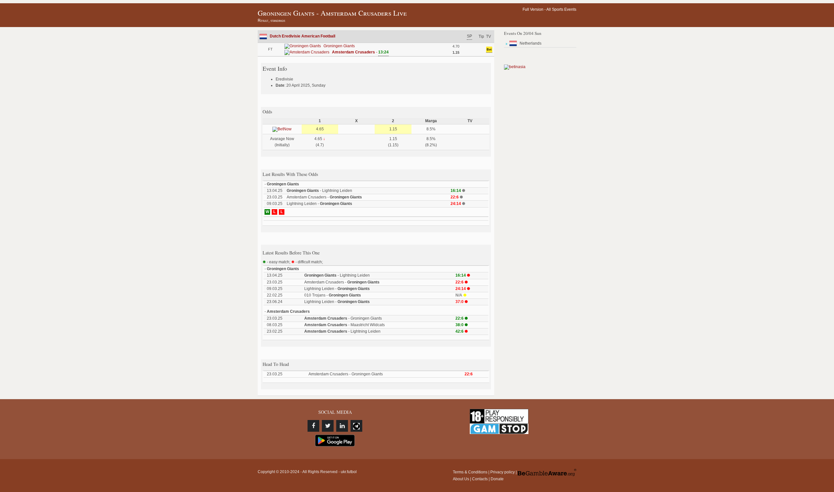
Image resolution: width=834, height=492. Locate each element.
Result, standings (271, 20)
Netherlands (530, 43)
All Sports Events (561, 9)
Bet (489, 49)
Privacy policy (502, 472)
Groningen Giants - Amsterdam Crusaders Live (332, 13)
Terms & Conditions (470, 472)
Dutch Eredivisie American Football (302, 36)
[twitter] (328, 426)
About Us (461, 479)
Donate (497, 479)
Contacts (480, 479)
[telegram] (356, 426)
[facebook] (313, 426)
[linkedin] (342, 426)
